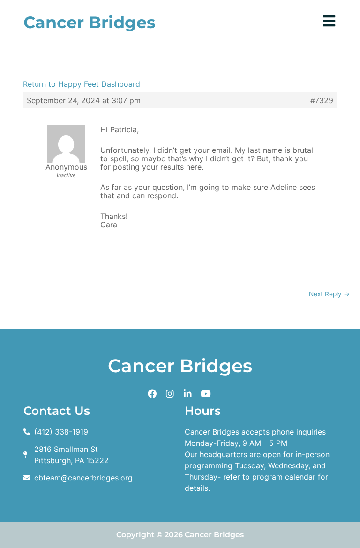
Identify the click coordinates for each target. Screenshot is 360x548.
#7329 (321, 100)
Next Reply (329, 294)
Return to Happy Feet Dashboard (81, 84)
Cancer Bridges (89, 22)
